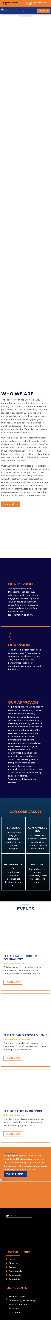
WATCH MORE (15, 1174)
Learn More (10, 504)
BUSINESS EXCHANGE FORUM (10, 3)
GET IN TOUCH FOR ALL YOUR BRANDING (37, 3)
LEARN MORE (13, 982)
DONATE (43, 10)
